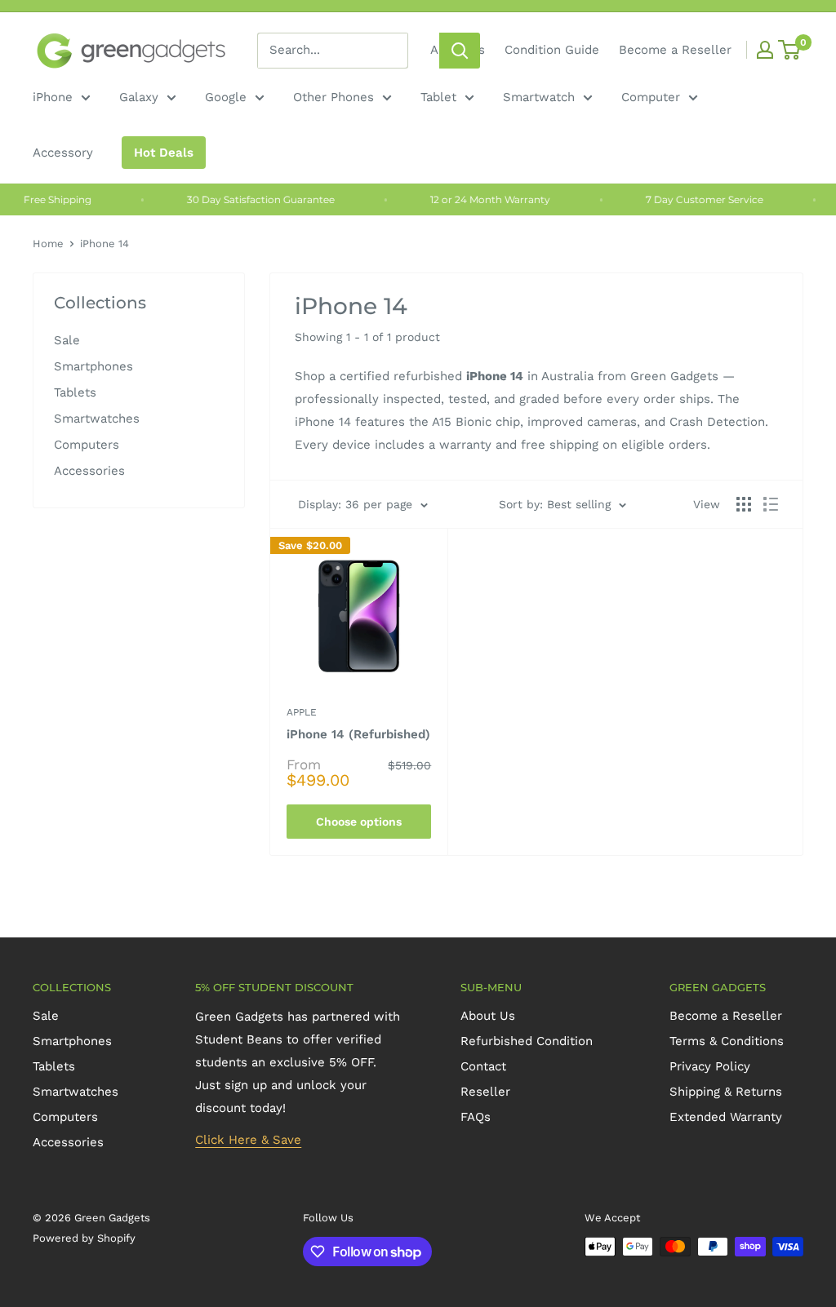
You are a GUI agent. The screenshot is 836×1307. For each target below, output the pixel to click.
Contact (483, 1066)
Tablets (75, 392)
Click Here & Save (248, 1139)
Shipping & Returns (725, 1091)
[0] (790, 50)
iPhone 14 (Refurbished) (358, 734)
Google (226, 97)
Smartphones (93, 366)
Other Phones (333, 97)
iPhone (53, 97)
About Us (487, 1015)
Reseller (485, 1091)
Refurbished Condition (526, 1041)
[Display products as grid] (743, 504)
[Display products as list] (770, 504)
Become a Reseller (675, 49)
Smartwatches (97, 418)
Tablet (438, 97)
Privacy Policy (709, 1066)
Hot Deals (163, 152)
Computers (86, 444)
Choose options (359, 821)
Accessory (63, 152)
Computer (650, 97)
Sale (67, 340)
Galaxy (138, 97)
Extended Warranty (725, 1117)
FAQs (475, 1117)
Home (48, 243)
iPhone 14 (104, 243)
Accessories (89, 470)
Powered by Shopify (84, 1238)
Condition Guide (552, 49)
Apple (302, 712)
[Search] (459, 51)
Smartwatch (539, 97)
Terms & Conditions (726, 1041)
